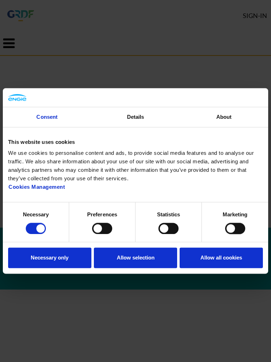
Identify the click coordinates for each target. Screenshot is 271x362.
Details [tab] (135, 117)
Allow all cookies (221, 258)
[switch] (102, 228)
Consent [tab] (47, 117)
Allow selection (136, 258)
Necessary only (49, 258)
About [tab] (224, 117)
